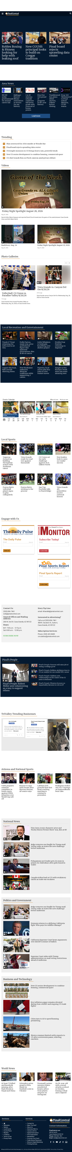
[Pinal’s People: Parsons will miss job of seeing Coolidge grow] (34, 665)
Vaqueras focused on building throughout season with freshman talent (8, 462)
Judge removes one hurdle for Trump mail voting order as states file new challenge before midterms (48, 846)
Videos (5, 165)
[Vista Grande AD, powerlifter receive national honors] (63, 479)
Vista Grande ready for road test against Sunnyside (27, 460)
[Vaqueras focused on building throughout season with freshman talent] (9, 449)
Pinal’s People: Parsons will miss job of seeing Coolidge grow (53, 665)
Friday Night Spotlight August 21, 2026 (53, 245)
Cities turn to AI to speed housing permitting (45, 1020)
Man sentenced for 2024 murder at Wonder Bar (26, 144)
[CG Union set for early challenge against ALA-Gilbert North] (45, 449)
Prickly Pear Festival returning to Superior (60, 345)
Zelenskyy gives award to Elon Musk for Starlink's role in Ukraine (26, 1087)
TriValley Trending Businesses (18, 713)
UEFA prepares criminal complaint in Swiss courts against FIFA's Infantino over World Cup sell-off (7, 792)
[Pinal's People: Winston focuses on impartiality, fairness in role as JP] (34, 683)
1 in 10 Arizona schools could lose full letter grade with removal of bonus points (30, 102)
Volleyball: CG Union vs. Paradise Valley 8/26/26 (14, 294)
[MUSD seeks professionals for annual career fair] (6, 90)
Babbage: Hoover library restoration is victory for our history (18, 100)
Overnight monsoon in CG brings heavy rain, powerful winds (32, 151)
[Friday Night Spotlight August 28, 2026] (36, 189)
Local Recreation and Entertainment (22, 327)
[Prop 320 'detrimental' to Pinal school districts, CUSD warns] (65, 90)
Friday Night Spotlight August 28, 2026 (22, 211)
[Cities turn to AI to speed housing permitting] (16, 1023)
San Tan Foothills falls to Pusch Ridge (45, 489)
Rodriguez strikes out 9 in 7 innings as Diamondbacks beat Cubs (62, 788)
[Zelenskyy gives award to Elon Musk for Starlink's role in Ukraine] (27, 1077)
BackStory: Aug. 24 (9, 245)
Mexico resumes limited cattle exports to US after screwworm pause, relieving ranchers (48, 1037)
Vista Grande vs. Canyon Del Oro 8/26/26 (51, 288)
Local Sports (8, 439)
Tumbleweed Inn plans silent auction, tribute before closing (54, 100)
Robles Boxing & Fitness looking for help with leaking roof (12, 52)
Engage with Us (10, 518)
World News (8, 1068)
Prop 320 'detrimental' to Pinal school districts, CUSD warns (66, 100)
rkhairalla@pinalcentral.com (53, 611)
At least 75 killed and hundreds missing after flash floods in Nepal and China (8, 1087)
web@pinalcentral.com (11, 614)
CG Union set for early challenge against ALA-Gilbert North (44, 461)
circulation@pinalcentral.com (49, 636)
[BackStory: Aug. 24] (18, 234)
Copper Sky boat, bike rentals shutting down (9, 370)
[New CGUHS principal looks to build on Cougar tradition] (36, 38)
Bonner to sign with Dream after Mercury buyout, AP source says (26, 788)
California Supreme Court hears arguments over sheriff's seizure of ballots (49, 941)
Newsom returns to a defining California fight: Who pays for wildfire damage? (48, 924)
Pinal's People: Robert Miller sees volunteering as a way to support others (15, 687)
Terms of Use (53, 1149)
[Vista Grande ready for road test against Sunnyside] (27, 449)
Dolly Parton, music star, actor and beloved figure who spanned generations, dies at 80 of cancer (27, 347)
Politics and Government (17, 900)
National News (11, 821)
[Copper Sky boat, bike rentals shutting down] (9, 361)
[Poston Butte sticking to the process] (27, 479)
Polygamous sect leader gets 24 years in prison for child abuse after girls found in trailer (48, 863)
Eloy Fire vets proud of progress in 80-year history (41, 99)
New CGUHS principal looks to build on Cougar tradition (36, 52)
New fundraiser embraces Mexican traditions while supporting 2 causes (26, 372)
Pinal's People (9, 659)
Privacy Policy (60, 1149)
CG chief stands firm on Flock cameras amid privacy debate (31, 158)
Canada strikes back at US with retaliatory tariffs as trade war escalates (48, 878)
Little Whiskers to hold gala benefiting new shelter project (43, 345)
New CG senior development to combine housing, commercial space (34, 154)
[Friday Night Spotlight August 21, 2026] (54, 234)
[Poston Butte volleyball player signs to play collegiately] (9, 479)
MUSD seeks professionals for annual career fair (7, 99)
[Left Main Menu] (2, 13)
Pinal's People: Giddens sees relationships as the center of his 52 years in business (52, 677)
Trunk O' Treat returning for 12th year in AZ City (8, 345)
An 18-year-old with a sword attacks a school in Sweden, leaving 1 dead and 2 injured (62, 1088)
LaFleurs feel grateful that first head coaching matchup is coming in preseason (44, 790)
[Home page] (12, 13)
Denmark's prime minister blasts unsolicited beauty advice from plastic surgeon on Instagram (44, 1089)
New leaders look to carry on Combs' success (62, 460)
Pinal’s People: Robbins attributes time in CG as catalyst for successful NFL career (54, 671)
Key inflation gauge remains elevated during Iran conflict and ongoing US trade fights (48, 1004)
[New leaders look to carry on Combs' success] (63, 449)
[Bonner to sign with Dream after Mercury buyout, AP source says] (27, 778)
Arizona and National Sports (17, 769)
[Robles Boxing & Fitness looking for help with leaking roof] (12, 38)
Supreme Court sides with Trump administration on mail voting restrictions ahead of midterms (49, 958)
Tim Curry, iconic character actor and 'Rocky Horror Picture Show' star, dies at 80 (49, 829)
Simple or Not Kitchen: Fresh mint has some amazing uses (61, 370)
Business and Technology (17, 979)
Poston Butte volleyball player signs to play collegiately (8, 491)
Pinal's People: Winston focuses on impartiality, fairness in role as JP (52, 684)
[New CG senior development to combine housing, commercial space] (16, 990)
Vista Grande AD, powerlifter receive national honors (62, 492)
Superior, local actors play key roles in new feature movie (43, 370)
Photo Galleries (9, 256)
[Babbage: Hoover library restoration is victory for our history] (18, 90)
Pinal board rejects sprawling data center (59, 51)
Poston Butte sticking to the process (27, 489)
